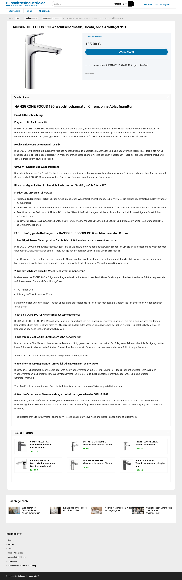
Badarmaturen (31, 18)
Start (9, 18)
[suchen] (131, 4)
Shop (29, 10)
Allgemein (44, 10)
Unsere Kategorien (15, 553)
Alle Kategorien (163, 4)
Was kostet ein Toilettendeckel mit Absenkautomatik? (31, 510)
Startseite (14, 10)
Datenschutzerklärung (17, 557)
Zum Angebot (126, 52)
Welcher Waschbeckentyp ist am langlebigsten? (118, 509)
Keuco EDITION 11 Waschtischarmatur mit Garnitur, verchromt (42, 463)
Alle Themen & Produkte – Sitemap (22, 566)
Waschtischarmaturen (52, 18)
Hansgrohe (89, 73)
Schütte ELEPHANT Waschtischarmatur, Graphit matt (150, 463)
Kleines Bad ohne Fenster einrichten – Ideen (75, 509)
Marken (148, 4)
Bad (17, 18)
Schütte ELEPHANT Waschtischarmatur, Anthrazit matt (40, 444)
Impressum (12, 561)
